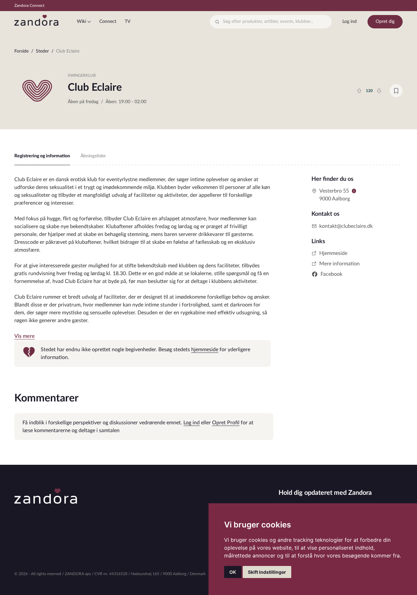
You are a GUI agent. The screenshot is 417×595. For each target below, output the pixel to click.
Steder (42, 51)
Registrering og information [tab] (42, 156)
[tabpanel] (142, 271)
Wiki (81, 21)
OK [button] (232, 572)
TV (127, 21)
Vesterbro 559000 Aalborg (334, 194)
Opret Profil (225, 422)
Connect (107, 21)
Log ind (349, 21)
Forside (21, 51)
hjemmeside (204, 349)
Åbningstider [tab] (93, 156)
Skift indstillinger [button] (267, 572)
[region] (208, 52)
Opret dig (385, 21)
